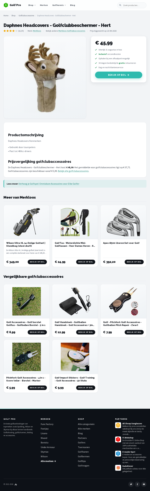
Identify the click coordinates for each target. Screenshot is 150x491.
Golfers (81, 442)
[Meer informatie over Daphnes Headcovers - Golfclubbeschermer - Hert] (45, 77)
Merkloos (37, 31)
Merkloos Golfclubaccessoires (71, 31)
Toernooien (84, 447)
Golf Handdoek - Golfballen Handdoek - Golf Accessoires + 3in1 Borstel (74, 325)
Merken (44, 5)
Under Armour (48, 447)
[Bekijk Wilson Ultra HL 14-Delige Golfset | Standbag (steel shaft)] (27, 222)
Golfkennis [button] (58, 5)
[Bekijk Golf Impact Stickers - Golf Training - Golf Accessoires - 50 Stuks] (75, 357)
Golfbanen (83, 451)
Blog (72, 5)
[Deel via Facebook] (137, 484)
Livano (44, 433)
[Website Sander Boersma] (16, 484)
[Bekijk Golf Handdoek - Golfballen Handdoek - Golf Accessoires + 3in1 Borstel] (75, 301)
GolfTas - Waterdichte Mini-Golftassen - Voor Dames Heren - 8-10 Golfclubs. (74, 246)
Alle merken (84, 428)
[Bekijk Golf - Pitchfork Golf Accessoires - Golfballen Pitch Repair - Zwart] (123, 301)
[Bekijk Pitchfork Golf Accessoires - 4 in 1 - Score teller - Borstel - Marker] (27, 357)
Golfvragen (83, 465)
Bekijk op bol (117, 75)
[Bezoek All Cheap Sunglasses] (118, 425)
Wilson (44, 456)
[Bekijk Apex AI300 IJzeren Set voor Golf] (123, 222)
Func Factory (47, 424)
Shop (31, 5)
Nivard (44, 437)
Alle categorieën (86, 424)
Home (6, 15)
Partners (82, 437)
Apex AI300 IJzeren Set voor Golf (121, 243)
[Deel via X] (131, 484)
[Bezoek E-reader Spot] (118, 454)
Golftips (82, 461)
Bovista (44, 442)
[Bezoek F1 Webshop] (118, 439)
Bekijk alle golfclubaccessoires (73, 171)
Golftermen (84, 456)
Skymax (44, 451)
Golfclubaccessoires (26, 15)
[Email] (143, 484)
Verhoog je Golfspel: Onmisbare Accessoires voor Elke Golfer (49, 183)
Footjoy (44, 428)
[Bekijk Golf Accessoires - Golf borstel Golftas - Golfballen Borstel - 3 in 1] (27, 301)
